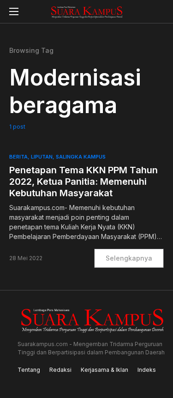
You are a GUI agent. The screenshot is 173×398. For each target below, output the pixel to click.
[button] (13, 11)
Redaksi (60, 369)
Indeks (146, 369)
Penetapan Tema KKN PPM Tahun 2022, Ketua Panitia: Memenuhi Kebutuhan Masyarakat (83, 182)
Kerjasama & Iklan (104, 369)
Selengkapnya (129, 258)
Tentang (29, 369)
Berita (18, 157)
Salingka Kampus (81, 157)
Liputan (42, 157)
